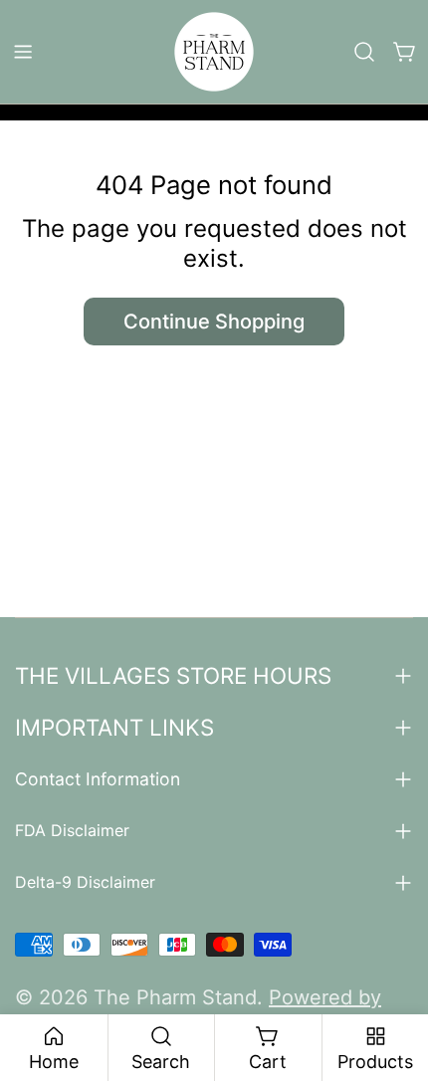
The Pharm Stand (175, 997)
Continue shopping (214, 321)
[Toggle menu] (23, 52)
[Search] (364, 52)
